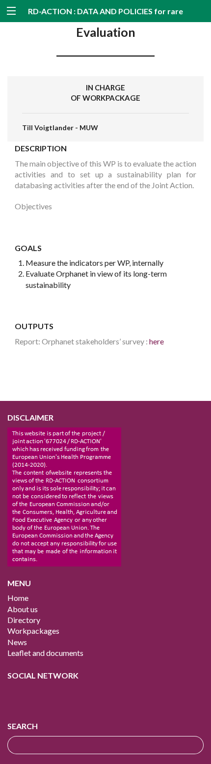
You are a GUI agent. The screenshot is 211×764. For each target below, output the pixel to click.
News (17, 642)
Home (17, 597)
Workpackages (33, 630)
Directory (23, 619)
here (156, 341)
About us (22, 609)
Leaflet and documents (45, 652)
